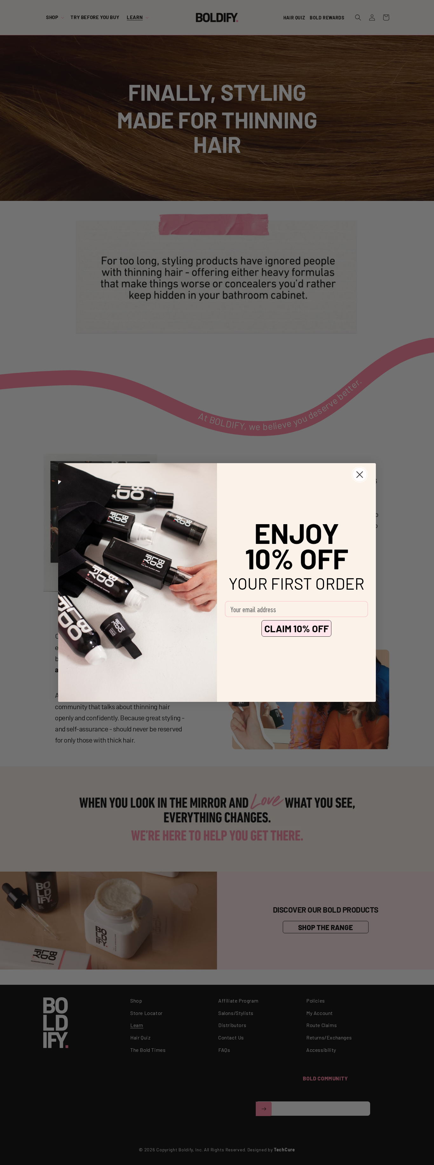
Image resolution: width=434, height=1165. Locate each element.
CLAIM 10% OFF (296, 628)
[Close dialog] (359, 474)
